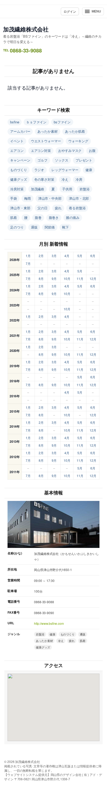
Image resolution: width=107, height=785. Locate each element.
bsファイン (62, 121)
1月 (28, 255)
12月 (93, 278)
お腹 (92, 150)
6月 (92, 255)
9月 (54, 278)
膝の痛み (72, 217)
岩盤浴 (84, 188)
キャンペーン (20, 160)
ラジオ (39, 169)
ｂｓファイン (36, 121)
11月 (80, 278)
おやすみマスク (70, 150)
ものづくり (18, 169)
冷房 (79, 179)
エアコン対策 (41, 150)
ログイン (70, 11)
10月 (67, 278)
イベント (17, 140)
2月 (41, 255)
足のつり (17, 227)
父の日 (42, 207)
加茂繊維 (37, 188)
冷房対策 (17, 188)
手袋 (13, 198)
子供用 (67, 188)
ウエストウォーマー (46, 140)
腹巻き (54, 217)
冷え (65, 179)
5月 (79, 255)
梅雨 (27, 198)
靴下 (65, 227)
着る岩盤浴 (77, 207)
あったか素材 (47, 131)
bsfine (14, 121)
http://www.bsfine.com (49, 623)
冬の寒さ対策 (44, 179)
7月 (28, 263)
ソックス (61, 160)
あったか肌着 (75, 131)
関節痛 (50, 227)
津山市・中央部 (50, 198)
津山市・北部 (79, 198)
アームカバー (20, 131)
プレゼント (84, 160)
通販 (34, 227)
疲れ (58, 207)
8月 (41, 278)
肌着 (13, 217)
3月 (54, 255)
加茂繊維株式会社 (26, 29)
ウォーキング (78, 140)
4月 (66, 255)
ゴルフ (42, 160)
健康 (88, 169)
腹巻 (38, 217)
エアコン (17, 150)
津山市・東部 (20, 207)
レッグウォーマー (64, 169)
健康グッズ (18, 179)
